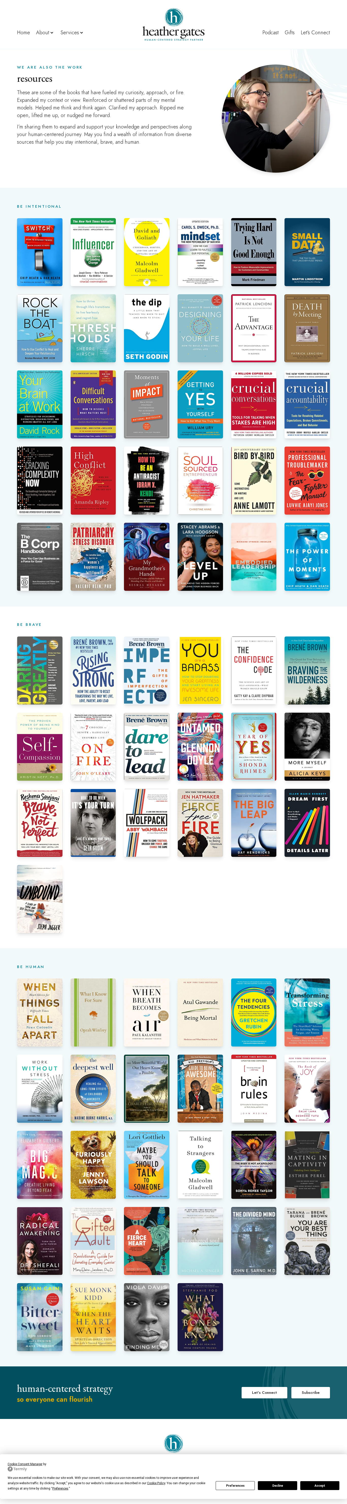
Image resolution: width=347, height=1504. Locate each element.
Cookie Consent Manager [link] (25, 1464)
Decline (277, 1485)
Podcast (270, 32)
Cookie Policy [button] (156, 1483)
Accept (319, 1485)
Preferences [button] (60, 1488)
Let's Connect (315, 32)
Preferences (235, 1485)
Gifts (290, 32)
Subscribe (311, 1392)
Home (23, 32)
